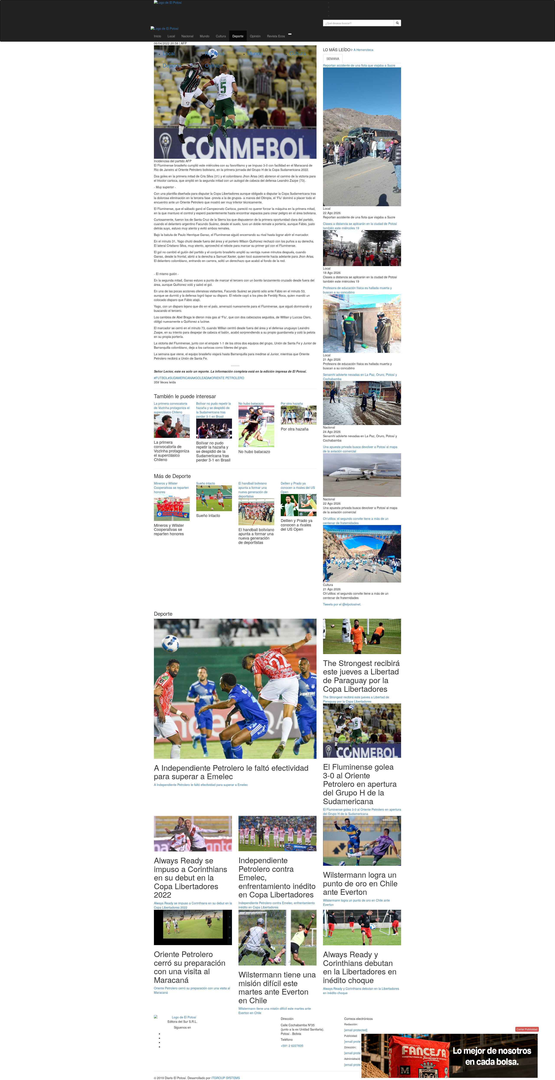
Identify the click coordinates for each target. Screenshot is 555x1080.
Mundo (204, 36)
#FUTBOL (161, 378)
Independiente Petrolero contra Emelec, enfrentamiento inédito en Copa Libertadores (276, 905)
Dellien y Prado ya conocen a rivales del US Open (298, 487)
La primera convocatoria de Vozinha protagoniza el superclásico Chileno (171, 407)
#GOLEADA (201, 378)
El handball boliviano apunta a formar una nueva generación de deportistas (253, 489)
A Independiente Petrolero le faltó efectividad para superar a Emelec (201, 784)
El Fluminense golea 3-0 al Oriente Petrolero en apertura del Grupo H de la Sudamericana (362, 811)
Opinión (255, 36)
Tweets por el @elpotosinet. (342, 604)
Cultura (221, 36)
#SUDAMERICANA (180, 378)
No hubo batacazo (251, 403)
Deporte (237, 36)
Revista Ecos (276, 36)
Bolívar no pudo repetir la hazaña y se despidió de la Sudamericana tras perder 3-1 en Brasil (213, 410)
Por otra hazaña (292, 403)
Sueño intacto (205, 483)
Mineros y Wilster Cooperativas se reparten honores (171, 487)
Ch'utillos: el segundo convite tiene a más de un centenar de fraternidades (355, 520)
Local (171, 36)
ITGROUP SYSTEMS (225, 1078)
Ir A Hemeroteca (362, 49)
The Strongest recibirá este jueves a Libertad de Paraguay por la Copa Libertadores (356, 699)
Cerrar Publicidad (527, 1029)
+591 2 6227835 (292, 1045)
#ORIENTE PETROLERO (226, 378)
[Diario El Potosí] (235, 2)
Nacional (187, 36)
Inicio (157, 36)
